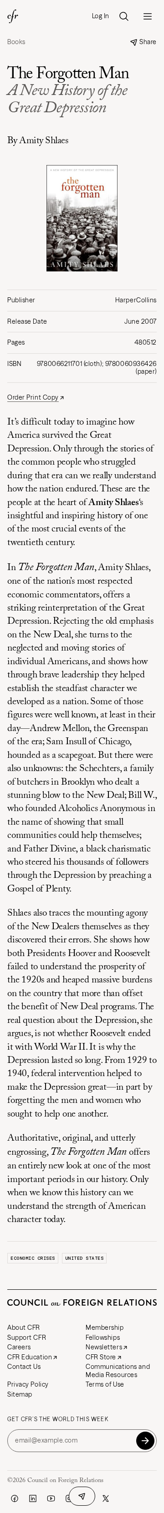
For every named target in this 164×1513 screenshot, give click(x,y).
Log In (100, 16)
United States (84, 1258)
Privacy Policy (28, 1384)
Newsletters (104, 1347)
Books (16, 42)
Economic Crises (32, 1258)
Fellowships (103, 1337)
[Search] (124, 16)
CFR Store (101, 1357)
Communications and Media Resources (118, 1371)
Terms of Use (105, 1384)
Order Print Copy (33, 397)
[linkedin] (33, 1498)
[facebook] (14, 1498)
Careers (19, 1347)
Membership (105, 1327)
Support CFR (26, 1337)
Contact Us (24, 1367)
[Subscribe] (145, 1441)
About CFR (23, 1327)
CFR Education (29, 1357)
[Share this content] (82, 1496)
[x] (105, 1498)
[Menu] (147, 16)
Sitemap (19, 1394)
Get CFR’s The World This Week (57, 1419)
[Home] (12, 16)
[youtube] (51, 1498)
